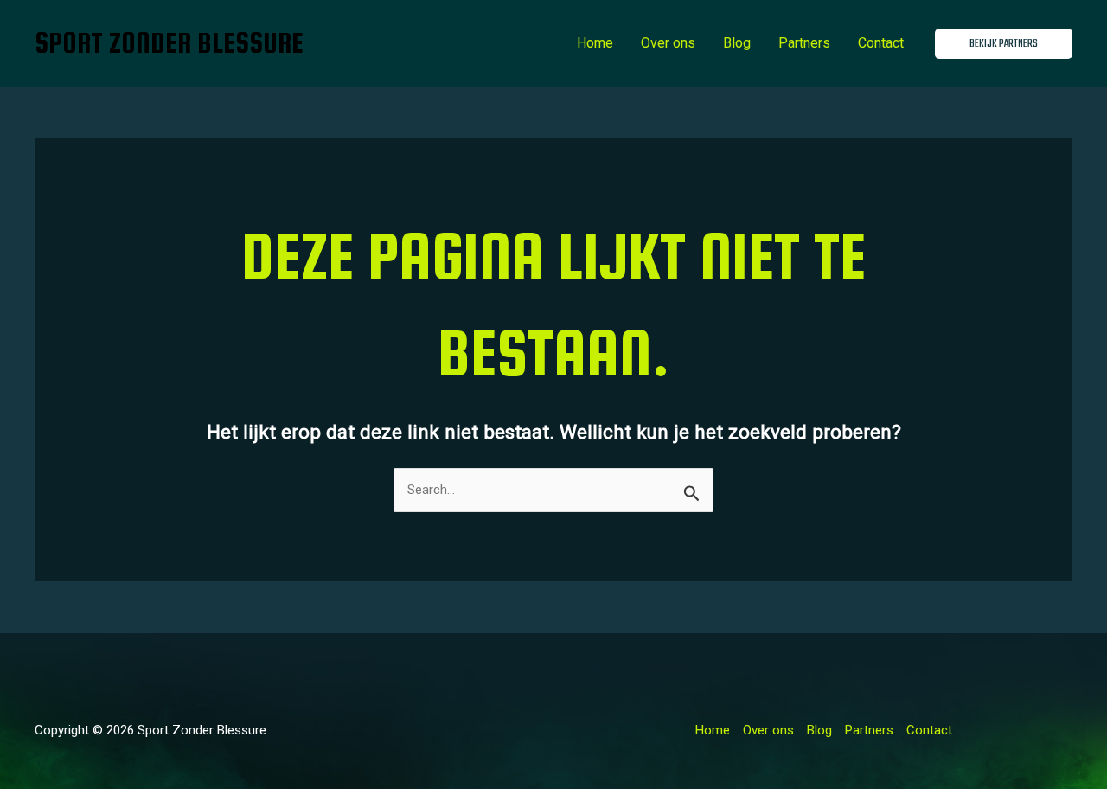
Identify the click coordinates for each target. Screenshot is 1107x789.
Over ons (668, 43)
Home (595, 43)
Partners (804, 43)
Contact (881, 43)
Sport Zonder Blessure (169, 43)
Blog (737, 43)
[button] (1003, 44)
